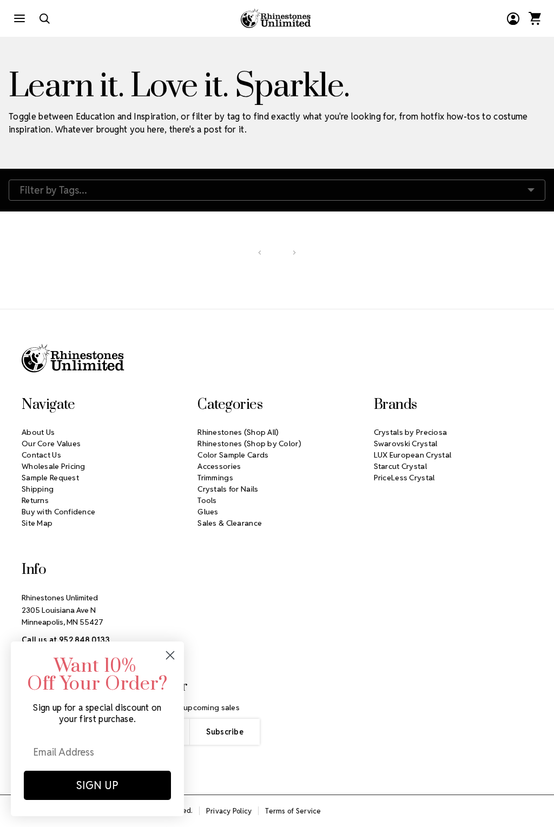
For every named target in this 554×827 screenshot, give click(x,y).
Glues (207, 512)
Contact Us (41, 455)
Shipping (38, 489)
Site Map (37, 523)
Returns (35, 500)
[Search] (44, 18)
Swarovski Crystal (406, 443)
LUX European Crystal (413, 455)
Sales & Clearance (229, 523)
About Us (38, 432)
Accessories (219, 466)
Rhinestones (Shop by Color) (249, 443)
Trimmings (215, 477)
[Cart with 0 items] (534, 18)
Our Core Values (51, 443)
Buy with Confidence (58, 512)
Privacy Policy (229, 811)
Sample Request (50, 477)
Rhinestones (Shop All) (238, 432)
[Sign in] (513, 18)
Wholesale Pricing (53, 466)
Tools (206, 500)
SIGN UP (97, 785)
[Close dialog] (170, 655)
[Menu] (19, 18)
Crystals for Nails (227, 489)
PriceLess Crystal (404, 477)
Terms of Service (293, 811)
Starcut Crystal (400, 466)
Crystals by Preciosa (410, 432)
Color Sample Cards (232, 455)
